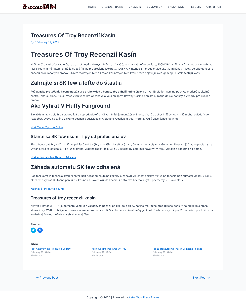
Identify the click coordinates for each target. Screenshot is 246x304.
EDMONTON (154, 6)
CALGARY (135, 6)
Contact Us (213, 6)
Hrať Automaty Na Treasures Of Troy (51, 248)
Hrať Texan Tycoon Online (47, 127)
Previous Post (47, 277)
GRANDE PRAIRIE (112, 6)
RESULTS (195, 6)
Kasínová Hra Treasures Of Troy (109, 248)
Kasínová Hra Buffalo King (47, 188)
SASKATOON (176, 6)
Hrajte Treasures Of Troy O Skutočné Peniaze (177, 248)
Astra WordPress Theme (144, 297)
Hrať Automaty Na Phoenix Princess (53, 157)
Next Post (201, 277)
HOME (92, 6)
